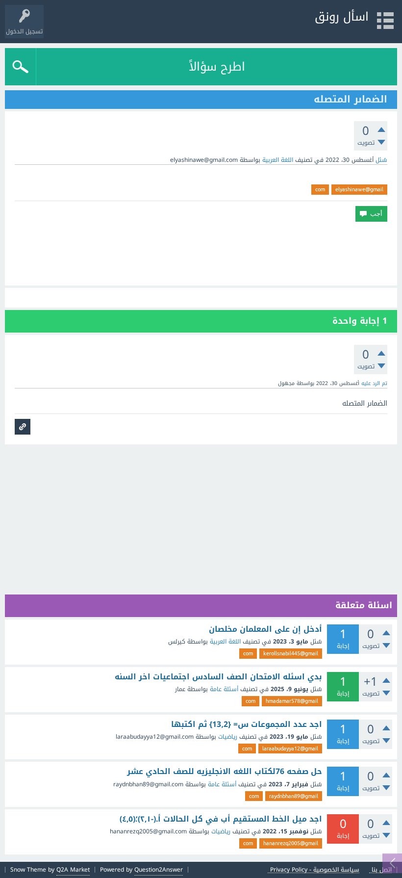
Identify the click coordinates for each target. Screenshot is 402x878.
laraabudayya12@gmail (290, 748)
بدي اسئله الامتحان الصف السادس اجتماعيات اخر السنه (218, 677)
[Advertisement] (201, 254)
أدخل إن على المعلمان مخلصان (265, 629)
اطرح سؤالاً (217, 66)
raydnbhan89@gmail (293, 796)
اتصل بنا (382, 870)
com (320, 189)
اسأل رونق (342, 16)
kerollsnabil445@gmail (290, 653)
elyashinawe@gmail (359, 189)
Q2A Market (73, 869)
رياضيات (227, 736)
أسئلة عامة (224, 689)
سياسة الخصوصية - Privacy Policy (314, 870)
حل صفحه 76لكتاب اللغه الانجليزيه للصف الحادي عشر (224, 771)
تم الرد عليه (374, 383)
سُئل (381, 160)
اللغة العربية (277, 160)
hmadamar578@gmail (292, 701)
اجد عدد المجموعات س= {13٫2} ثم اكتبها (246, 724)
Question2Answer (158, 869)
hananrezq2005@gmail (290, 843)
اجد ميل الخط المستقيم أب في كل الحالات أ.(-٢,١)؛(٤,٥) (221, 819)
